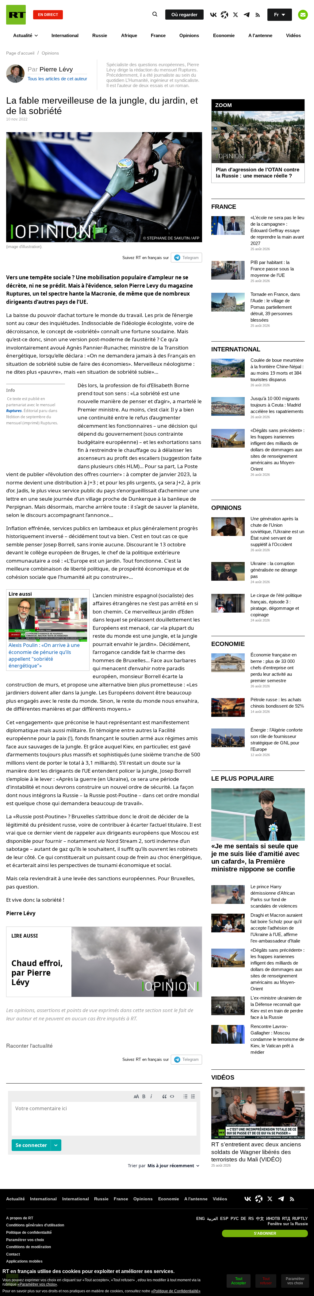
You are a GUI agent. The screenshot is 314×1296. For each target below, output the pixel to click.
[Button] (303, 15)
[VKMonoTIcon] (213, 15)
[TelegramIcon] (246, 15)
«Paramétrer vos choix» (37, 1284)
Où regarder (184, 14)
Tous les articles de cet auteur (57, 78)
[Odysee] (224, 15)
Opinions (189, 35)
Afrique (129, 35)
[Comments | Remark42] (104, 1132)
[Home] (16, 15)
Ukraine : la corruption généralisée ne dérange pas (274, 570)
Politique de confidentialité (29, 1232)
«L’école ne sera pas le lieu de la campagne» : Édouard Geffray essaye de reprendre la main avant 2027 (277, 230)
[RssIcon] (257, 15)
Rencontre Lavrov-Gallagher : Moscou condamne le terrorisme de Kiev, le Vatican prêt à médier (277, 1039)
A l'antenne (260, 35)
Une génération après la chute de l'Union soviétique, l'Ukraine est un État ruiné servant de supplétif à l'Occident (277, 531)
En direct (48, 15)
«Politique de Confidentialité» (176, 1291)
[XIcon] (235, 15)
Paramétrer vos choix (25, 1240)
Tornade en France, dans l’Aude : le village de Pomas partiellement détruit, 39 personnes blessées (275, 307)
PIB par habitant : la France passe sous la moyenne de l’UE (272, 269)
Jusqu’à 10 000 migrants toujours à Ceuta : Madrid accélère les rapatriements (277, 405)
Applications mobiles (24, 1261)
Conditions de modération (28, 1247)
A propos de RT (19, 1218)
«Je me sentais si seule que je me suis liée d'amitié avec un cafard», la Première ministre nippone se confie (255, 857)
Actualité (22, 35)
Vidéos (293, 35)
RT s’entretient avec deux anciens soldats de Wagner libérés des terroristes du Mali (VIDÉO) (256, 1152)
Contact (13, 1254)
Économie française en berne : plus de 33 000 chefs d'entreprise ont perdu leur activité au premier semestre (274, 667)
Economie (224, 35)
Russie (99, 35)
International (65, 35)
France (158, 35)
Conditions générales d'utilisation (35, 1225)
